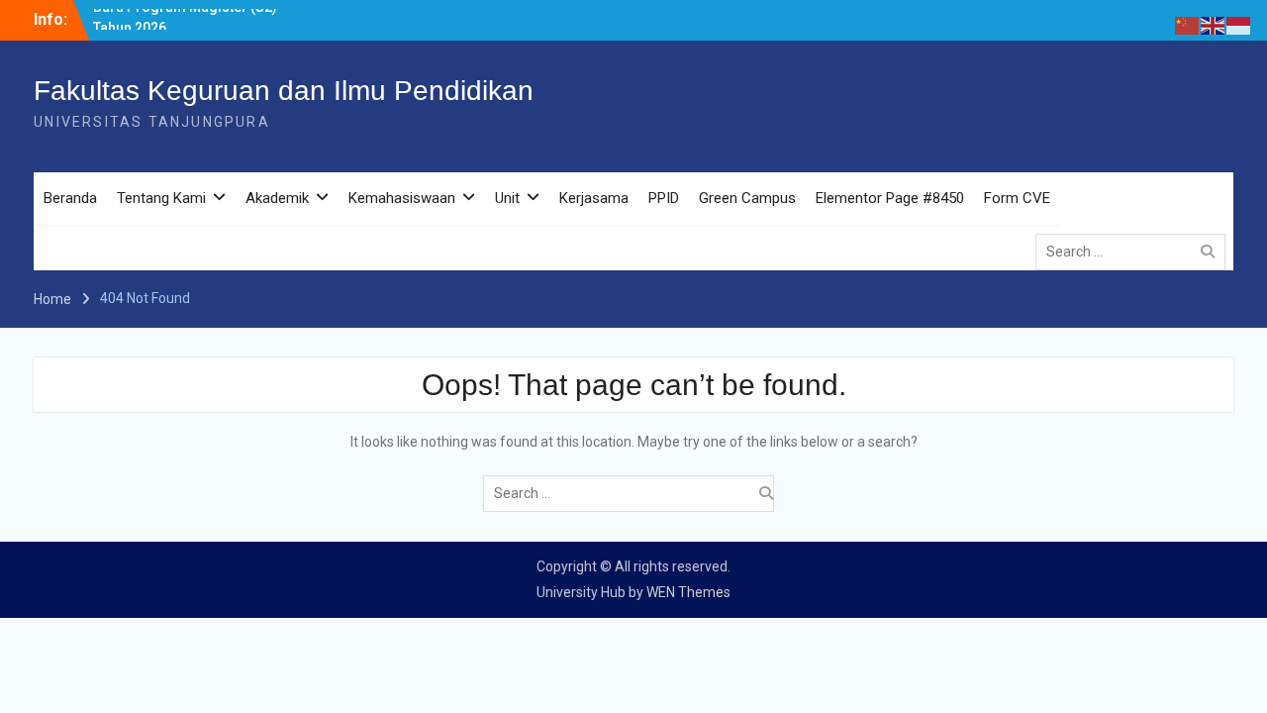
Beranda (70, 198)
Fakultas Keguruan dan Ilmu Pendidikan (284, 90)
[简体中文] (1188, 25)
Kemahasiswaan (401, 198)
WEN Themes (688, 592)
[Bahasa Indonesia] (1239, 25)
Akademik (277, 198)
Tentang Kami (161, 198)
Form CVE (1017, 198)
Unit (507, 198)
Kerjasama (594, 198)
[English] (1213, 25)
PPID (663, 198)
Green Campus (747, 198)
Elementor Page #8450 (890, 198)
